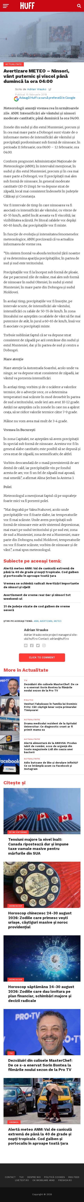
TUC (21, 1177)
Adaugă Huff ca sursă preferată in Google (47, 97)
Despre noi (34, 1177)
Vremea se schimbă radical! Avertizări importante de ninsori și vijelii (41, 585)
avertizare (46, 621)
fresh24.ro (65, 1180)
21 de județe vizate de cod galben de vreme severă (37, 608)
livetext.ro (22, 1180)
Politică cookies (54, 1177)
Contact (10, 1177)
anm (36, 621)
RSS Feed (73, 1177)
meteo (58, 621)
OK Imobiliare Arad (43, 1180)
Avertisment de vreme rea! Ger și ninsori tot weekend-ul (37, 597)
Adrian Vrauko (36, 89)
